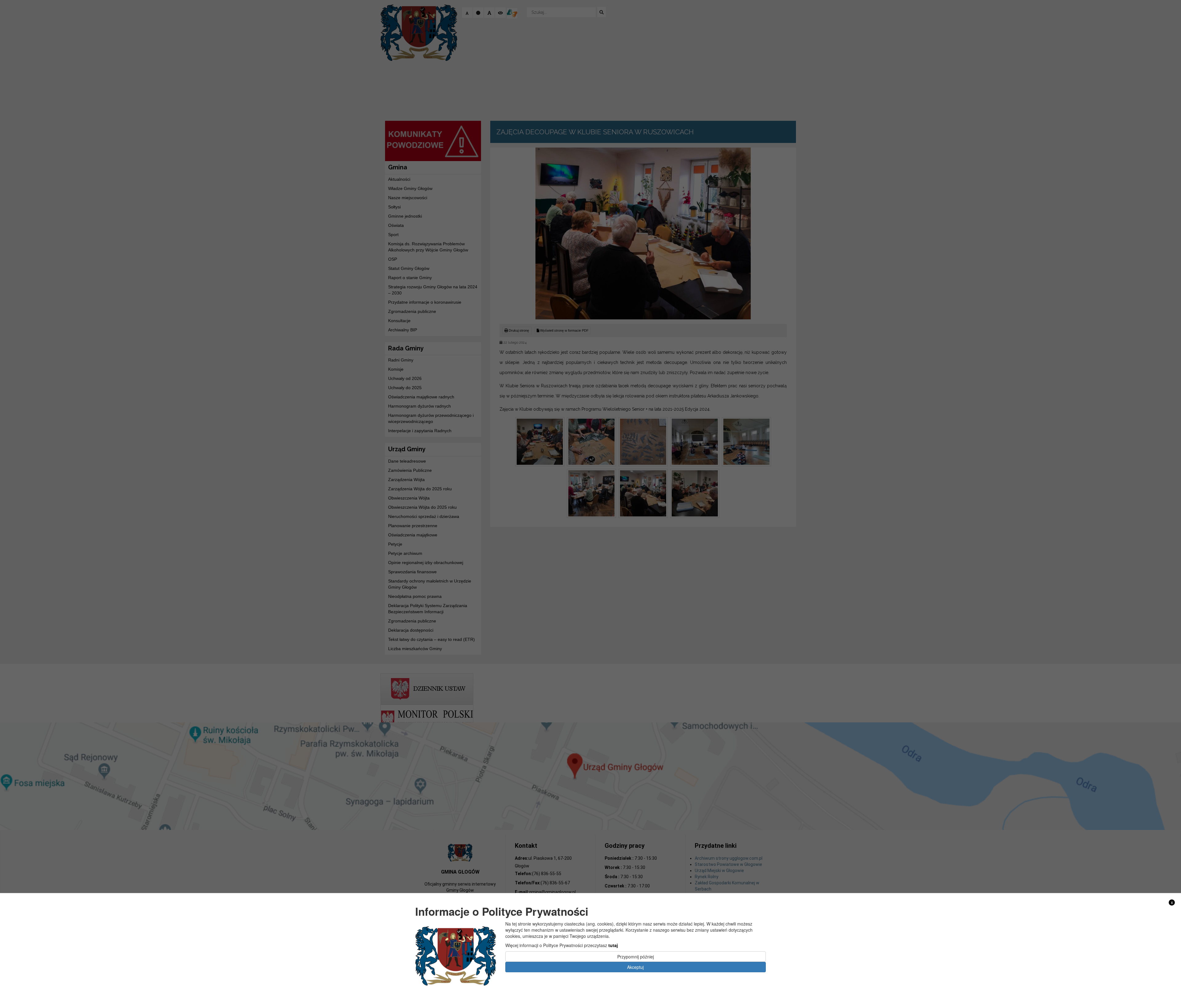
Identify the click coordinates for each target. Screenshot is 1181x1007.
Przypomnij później (635, 956)
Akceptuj (635, 967)
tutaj (613, 945)
